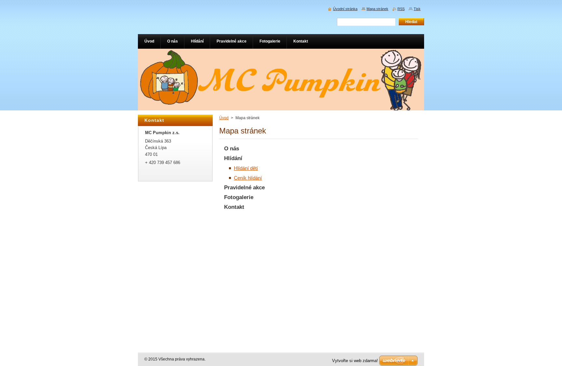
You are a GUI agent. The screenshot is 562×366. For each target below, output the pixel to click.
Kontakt (234, 207)
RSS (401, 9)
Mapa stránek (377, 9)
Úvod (224, 118)
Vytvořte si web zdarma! (355, 360)
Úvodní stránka (345, 9)
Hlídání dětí (246, 168)
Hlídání (233, 158)
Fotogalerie (238, 197)
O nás (231, 148)
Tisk (417, 9)
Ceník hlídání (248, 178)
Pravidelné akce (244, 187)
